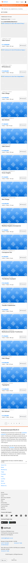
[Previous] (6, 423)
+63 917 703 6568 (5, 543)
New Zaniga (5, 199)
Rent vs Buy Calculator (6, 497)
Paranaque (11, 447)
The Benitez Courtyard (9, 279)
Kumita (2, 492)
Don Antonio (5, 411)
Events (2, 495)
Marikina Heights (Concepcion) (11, 226)
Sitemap (3, 499)
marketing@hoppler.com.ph (7, 538)
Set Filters (4, 12)
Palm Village (5, 93)
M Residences (6, 67)
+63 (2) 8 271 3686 (18, 543)
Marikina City (4, 485)
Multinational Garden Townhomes (12, 332)
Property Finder (4, 506)
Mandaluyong (4, 469)
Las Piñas (3, 478)
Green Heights (6, 173)
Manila (2, 467)
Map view (3, 560)
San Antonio (5, 120)
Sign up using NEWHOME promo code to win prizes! (13, 5)
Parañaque (3, 474)
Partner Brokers (4, 494)
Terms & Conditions (5, 504)
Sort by (9, 21)
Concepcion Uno (7, 252)
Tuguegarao (5, 385)
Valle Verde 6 (6, 40)
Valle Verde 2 (6, 146)
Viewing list (23, 45)
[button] (3, 30)
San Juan (3, 483)
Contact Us (3, 509)
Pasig (2, 476)
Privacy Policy (4, 502)
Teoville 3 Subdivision (8, 305)
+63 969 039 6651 (5, 544)
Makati (2, 481)
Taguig (2, 471)
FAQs (2, 501)
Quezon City (3, 465)
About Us (3, 507)
